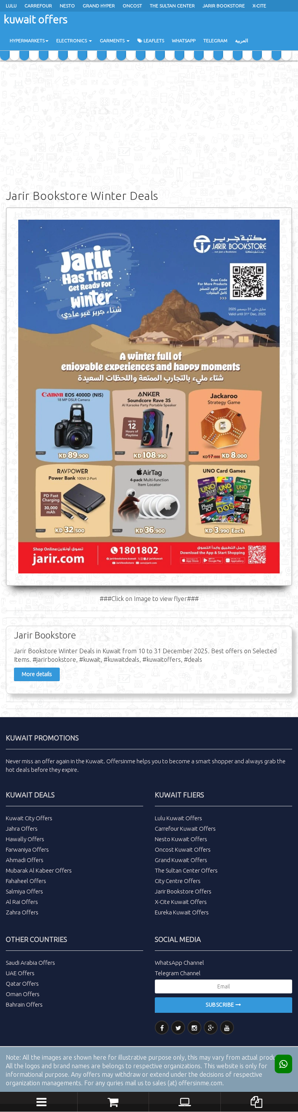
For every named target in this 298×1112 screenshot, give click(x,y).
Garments (113, 40)
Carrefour (38, 5)
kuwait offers (36, 19)
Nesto (67, 5)
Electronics (72, 40)
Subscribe (221, 1005)
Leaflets (153, 40)
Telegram (215, 40)
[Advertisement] (149, 124)
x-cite (259, 5)
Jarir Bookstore (224, 5)
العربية (241, 40)
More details (37, 674)
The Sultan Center (172, 5)
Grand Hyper (99, 5)
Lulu (11, 5)
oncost (132, 5)
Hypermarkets (27, 40)
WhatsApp (184, 40)
